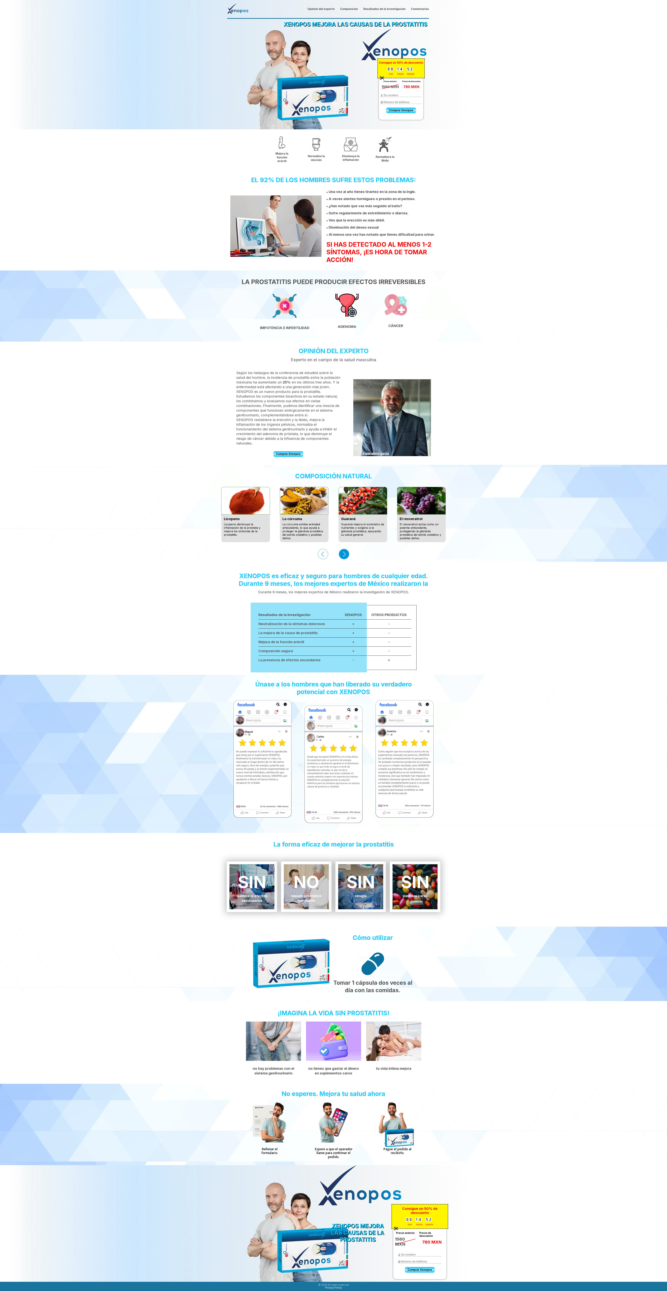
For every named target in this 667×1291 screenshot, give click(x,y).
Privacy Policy (333, 1287)
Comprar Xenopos (401, 110)
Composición (349, 9)
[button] (344, 554)
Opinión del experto (321, 9)
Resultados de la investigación (384, 9)
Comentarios (420, 9)
